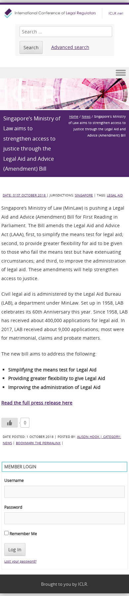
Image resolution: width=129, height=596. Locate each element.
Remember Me (23, 533)
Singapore (84, 195)
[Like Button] (9, 423)
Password (13, 507)
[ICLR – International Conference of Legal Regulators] (64, 13)
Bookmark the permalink (38, 443)
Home (73, 116)
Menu (64, 73)
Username (14, 480)
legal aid (115, 195)
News (86, 116)
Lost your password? (20, 561)
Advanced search (70, 47)
